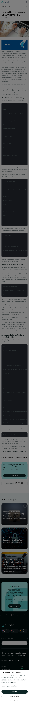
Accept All (14, 691)
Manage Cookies (14, 701)
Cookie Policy (13, 682)
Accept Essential (14, 696)
